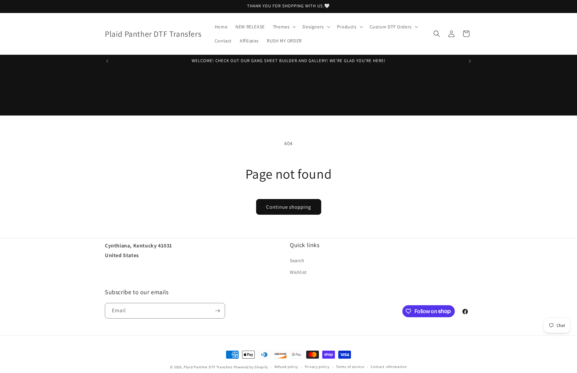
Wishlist (298, 272)
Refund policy (286, 366)
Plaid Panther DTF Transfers (208, 367)
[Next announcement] (469, 61)
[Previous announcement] (107, 61)
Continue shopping (288, 207)
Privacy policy (317, 366)
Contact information (389, 366)
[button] (284, 27)
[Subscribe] (217, 311)
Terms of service (350, 366)
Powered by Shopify (251, 367)
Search (297, 260)
